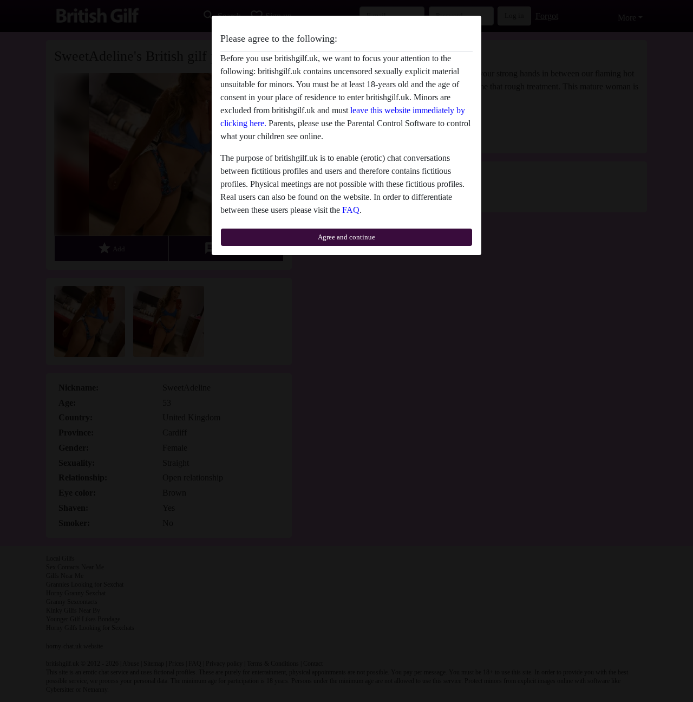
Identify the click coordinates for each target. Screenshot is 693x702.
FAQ (350, 209)
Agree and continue (346, 237)
